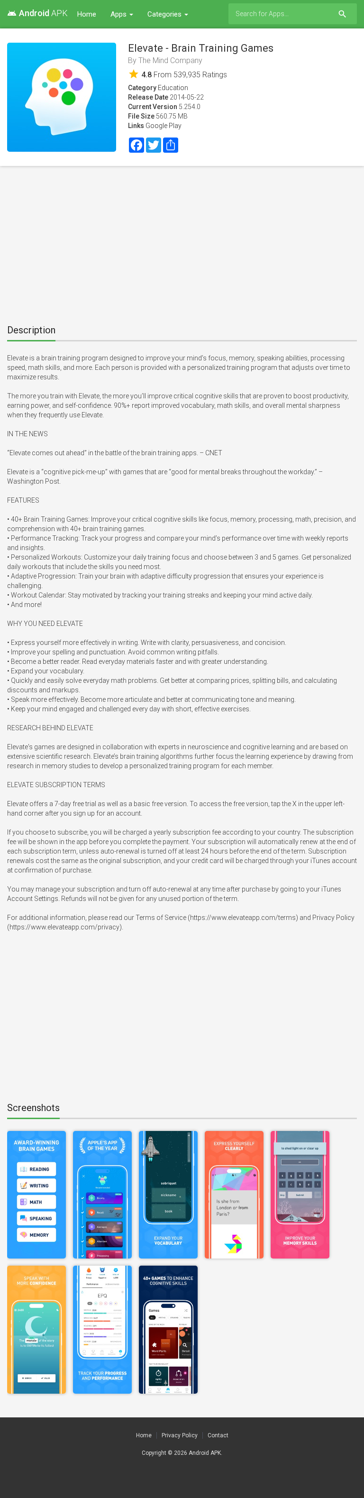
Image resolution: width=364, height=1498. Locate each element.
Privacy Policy (180, 1435)
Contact (218, 1435)
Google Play (164, 125)
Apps (119, 14)
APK (37, 13)
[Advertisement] (182, 241)
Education (173, 88)
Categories (165, 14)
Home (86, 14)
